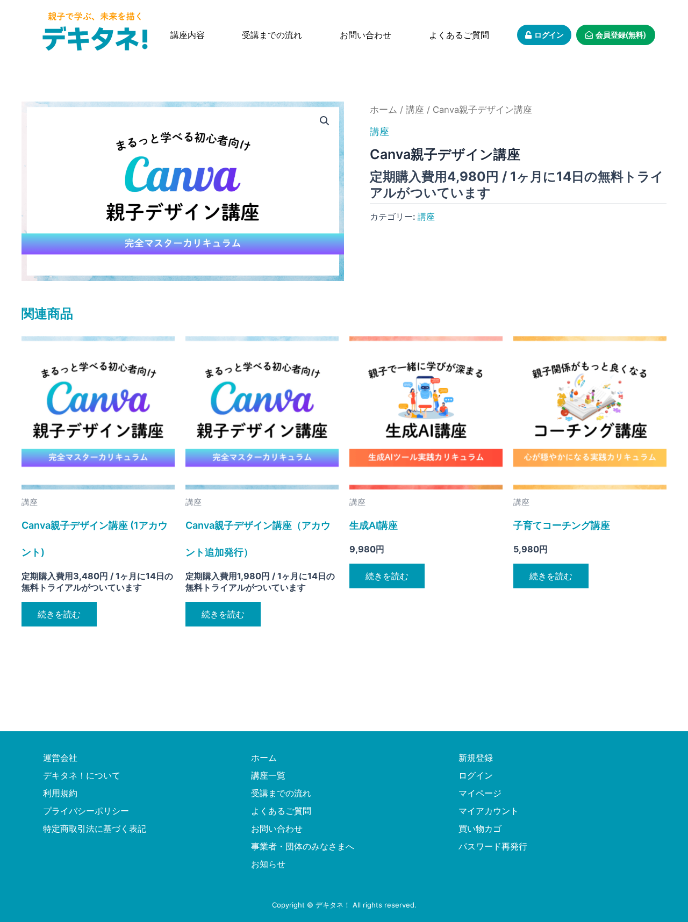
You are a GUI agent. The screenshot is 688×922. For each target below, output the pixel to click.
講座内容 (187, 35)
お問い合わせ (365, 35)
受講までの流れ (272, 35)
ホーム (383, 109)
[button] (324, 121)
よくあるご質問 (459, 35)
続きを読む (59, 614)
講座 (415, 109)
